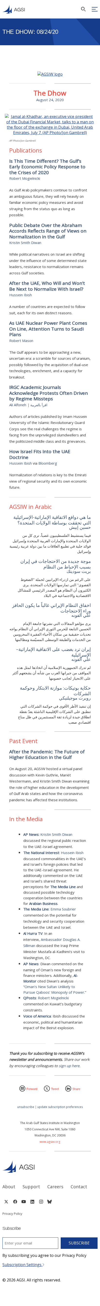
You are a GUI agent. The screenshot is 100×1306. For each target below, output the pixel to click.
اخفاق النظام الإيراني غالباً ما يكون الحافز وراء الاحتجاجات (51, 608)
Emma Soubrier (63, 909)
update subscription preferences (60, 1107)
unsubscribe (25, 1107)
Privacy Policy (12, 1213)
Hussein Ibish (20, 294)
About (8, 1186)
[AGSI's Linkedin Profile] (32, 1201)
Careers (55, 1186)
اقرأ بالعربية (38, 405)
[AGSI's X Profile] (6, 1201)
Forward (31, 1089)
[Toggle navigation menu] (95, 9)
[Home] (49, 1166)
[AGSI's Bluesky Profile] (49, 1201)
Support (31, 1186)
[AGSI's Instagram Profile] (41, 1201)
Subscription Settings (22, 1264)
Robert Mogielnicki (24, 178)
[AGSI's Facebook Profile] (15, 1201)
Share (76, 1089)
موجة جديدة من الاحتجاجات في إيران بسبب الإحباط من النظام (55, 564)
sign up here (69, 1065)
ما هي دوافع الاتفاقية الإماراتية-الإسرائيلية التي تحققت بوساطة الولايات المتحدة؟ (51, 520)
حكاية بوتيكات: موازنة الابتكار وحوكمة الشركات (55, 691)
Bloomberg (47, 463)
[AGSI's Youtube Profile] (23, 1201)
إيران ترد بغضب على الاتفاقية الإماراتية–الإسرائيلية (53, 652)
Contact (79, 1186)
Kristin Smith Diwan (25, 242)
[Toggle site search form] (83, 9)
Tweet (55, 1089)
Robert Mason (21, 340)
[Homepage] (13, 9)
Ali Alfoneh (17, 404)
